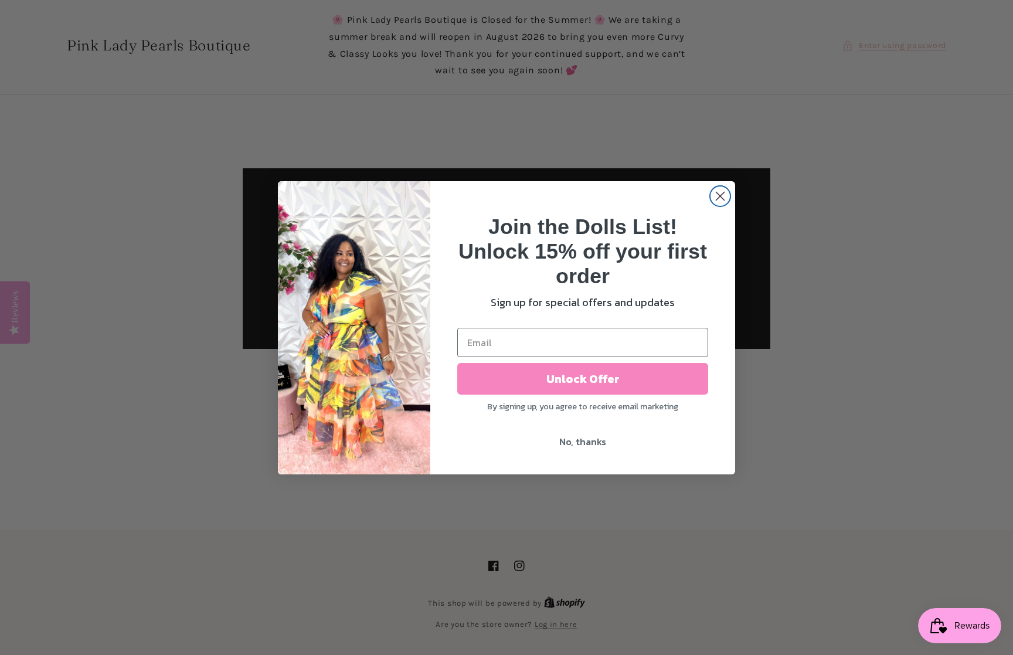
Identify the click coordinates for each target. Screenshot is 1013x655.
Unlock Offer (583, 379)
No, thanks (582, 442)
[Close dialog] (720, 196)
